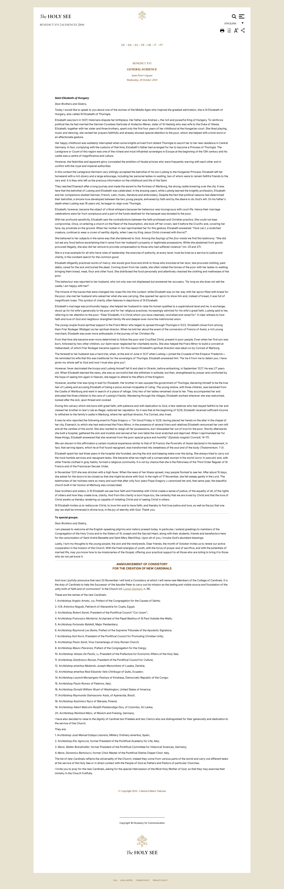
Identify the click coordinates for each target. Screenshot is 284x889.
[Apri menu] (241, 16)
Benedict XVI (50, 24)
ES (136, 45)
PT (161, 45)
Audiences (69, 24)
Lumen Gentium (132, 588)
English (231, 24)
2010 (81, 24)
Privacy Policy (160, 880)
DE (123, 45)
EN (130, 45)
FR (142, 45)
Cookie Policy (143, 880)
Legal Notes (126, 880)
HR (149, 45)
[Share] (243, 31)
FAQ (115, 880)
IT (155, 45)
